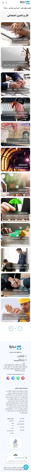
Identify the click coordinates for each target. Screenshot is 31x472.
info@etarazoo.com (19, 361)
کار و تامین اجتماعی (14, 8)
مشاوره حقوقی (21, 421)
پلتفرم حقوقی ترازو (26, 8)
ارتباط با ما (12, 433)
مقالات (12, 423)
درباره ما (12, 428)
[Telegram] (13, 378)
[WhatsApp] (18, 378)
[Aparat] (23, 378)
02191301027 (20, 357)
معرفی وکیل (22, 430)
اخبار (13, 426)
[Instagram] (8, 378)
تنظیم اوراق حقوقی (20, 424)
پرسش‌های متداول (10, 430)
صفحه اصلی (11, 421)
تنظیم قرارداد (21, 427)
